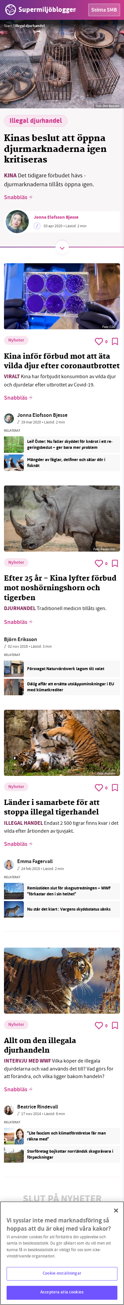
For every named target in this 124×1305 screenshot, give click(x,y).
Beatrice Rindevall (37, 1107)
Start (8, 25)
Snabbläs (15, 198)
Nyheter (16, 340)
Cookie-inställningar (62, 1273)
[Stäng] (116, 1210)
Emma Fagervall (35, 862)
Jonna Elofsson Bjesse (56, 217)
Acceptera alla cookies (62, 1292)
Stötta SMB (104, 10)
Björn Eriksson (20, 640)
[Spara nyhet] (115, 341)
